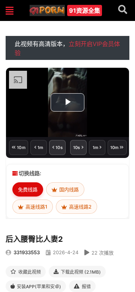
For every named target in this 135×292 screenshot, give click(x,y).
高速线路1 (35, 207)
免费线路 (28, 189)
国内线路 (68, 189)
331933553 (27, 252)
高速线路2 (80, 207)
